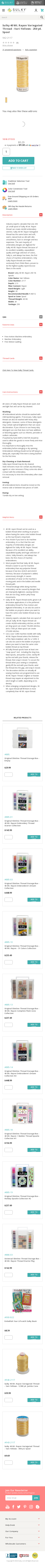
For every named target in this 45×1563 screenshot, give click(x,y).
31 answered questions (11, 49)
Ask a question (31, 49)
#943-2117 (9, 1442)
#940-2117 (9, 1380)
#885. (7, 754)
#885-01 (8, 817)
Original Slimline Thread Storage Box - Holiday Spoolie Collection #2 (22, 1197)
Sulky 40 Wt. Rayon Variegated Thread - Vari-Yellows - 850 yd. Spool (21, 1447)
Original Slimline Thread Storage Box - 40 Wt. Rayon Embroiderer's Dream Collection (22, 885)
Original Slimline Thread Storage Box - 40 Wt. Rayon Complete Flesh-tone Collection (22, 1010)
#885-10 (8, 942)
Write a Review (7, 45)
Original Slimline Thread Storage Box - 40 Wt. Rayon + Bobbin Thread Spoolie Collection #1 (22, 1136)
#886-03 (8, 1254)
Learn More (13, 208)
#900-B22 (9, 1317)
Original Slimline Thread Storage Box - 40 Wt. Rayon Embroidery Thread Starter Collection (22, 823)
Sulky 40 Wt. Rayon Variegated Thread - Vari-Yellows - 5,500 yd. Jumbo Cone (21, 1385)
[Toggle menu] (3, 10)
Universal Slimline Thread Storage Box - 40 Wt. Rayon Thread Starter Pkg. (22, 1259)
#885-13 (8, 1004)
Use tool (11, 183)
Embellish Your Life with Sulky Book (20, 1321)
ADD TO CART (34, 775)
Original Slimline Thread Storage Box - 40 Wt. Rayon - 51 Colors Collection (22, 947)
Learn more (12, 201)
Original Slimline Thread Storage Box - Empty (22, 759)
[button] (22, 145)
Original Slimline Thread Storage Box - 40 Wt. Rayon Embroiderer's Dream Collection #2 (22, 1073)
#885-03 (8, 879)
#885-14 (8, 1067)
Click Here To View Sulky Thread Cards (18, 370)
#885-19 (8, 1192)
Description (7, 215)
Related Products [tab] (22, 717)
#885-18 (8, 1129)
